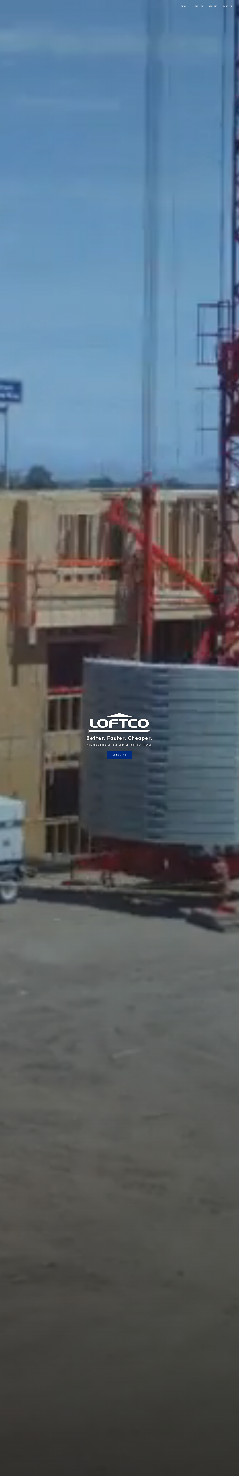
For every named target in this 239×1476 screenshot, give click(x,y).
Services (198, 6)
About (184, 6)
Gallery (213, 6)
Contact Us (119, 754)
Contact (227, 6)
